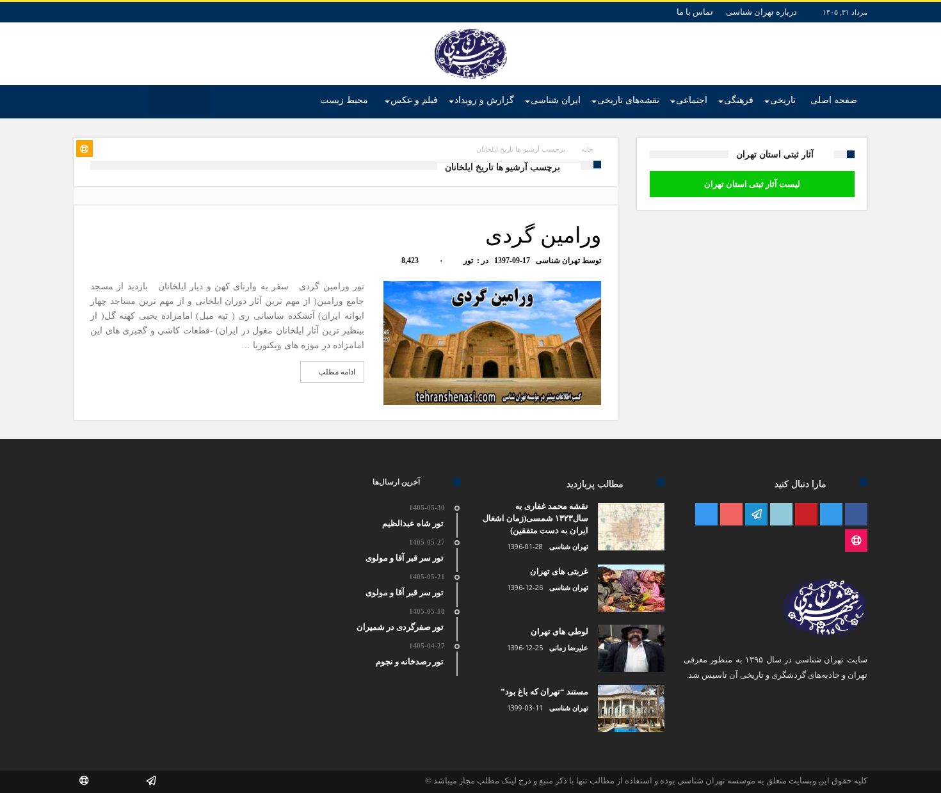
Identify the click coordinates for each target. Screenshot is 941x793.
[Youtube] (731, 515)
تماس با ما (695, 12)
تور (468, 260)
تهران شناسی (558, 260)
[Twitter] (831, 515)
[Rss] (856, 541)
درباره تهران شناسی (761, 12)
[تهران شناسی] (471, 28)
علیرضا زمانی (568, 648)
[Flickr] (756, 515)
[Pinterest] (806, 515)
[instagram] (706, 515)
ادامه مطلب (336, 371)
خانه (587, 149)
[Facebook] (856, 515)
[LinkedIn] (781, 515)
